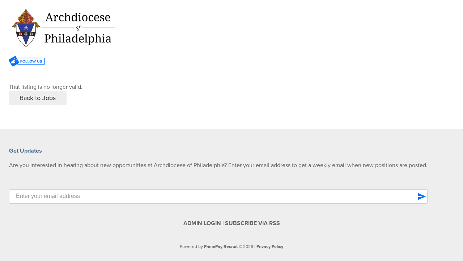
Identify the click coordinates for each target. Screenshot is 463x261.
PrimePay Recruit (221, 246)
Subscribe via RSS (252, 223)
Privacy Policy (269, 246)
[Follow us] (27, 62)
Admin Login (202, 223)
